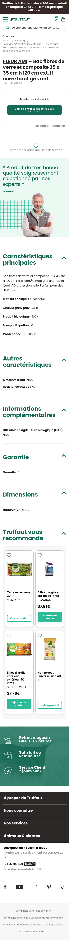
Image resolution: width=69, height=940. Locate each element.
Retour (10, 36)
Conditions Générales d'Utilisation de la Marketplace (33, 918)
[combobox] (34, 28)
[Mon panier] (63, 19)
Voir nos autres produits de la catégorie (34, 110)
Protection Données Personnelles (22, 925)
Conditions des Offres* (33, 931)
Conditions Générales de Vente (33, 911)
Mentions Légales (53, 925)
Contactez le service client (23, 852)
